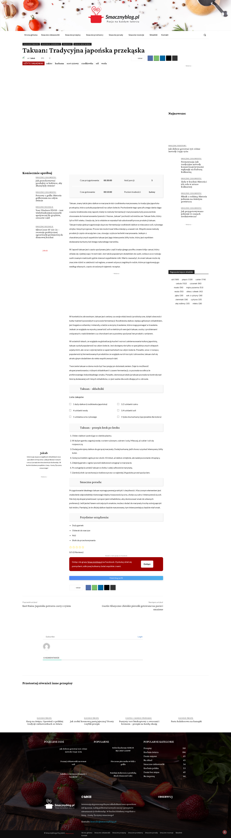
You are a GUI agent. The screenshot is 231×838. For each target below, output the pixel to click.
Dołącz (147, 564)
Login (140, 637)
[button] (205, 35)
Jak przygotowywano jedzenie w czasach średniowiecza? (192, 214)
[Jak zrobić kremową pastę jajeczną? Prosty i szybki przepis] (92, 701)
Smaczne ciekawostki (46, 177)
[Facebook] (193, 35)
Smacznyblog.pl (95, 562)
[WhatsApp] (156, 58)
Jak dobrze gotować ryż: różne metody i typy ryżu (184, 150)
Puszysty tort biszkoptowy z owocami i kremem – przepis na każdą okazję (139, 722)
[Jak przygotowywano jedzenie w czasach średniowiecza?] (173, 212)
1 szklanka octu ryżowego (85, 417)
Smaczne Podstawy (177, 145)
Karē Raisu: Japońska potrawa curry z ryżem (46, 605)
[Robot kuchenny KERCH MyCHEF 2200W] (100, 750)
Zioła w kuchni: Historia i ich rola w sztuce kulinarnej (194, 184)
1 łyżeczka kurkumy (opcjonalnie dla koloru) (141, 417)
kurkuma (59, 63)
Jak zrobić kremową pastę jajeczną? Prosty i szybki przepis (92, 722)
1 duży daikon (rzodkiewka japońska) (90, 404)
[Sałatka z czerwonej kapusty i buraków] (50, 775)
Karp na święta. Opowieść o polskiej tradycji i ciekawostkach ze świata (44, 722)
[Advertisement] (44, 495)
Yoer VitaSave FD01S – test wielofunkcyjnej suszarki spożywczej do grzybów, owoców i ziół (49, 214)
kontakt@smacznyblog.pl (103, 821)
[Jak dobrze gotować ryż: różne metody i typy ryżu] (188, 130)
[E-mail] (168, 58)
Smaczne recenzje (44, 207)
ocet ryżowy (73, 63)
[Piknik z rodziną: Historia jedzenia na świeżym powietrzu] (173, 197)
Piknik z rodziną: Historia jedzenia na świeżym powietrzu (194, 199)
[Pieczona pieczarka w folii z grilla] (100, 763)
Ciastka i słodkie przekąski (139, 718)
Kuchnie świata (31, 44)
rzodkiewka (87, 63)
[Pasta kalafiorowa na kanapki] (186, 701)
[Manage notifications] (225, 832)
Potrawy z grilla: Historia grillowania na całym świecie (48, 198)
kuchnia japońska (51, 44)
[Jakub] (24, 58)
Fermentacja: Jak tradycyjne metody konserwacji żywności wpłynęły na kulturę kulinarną (192, 166)
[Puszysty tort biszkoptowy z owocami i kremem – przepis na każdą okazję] (139, 701)
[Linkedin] (162, 58)
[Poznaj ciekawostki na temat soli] (50, 763)
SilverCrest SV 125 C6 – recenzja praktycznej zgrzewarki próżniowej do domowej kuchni (49, 233)
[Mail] (198, 35)
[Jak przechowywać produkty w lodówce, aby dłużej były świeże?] (28, 181)
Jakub (32, 58)
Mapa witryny (70, 833)
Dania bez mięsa (82, 44)
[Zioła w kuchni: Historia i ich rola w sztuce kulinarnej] (173, 182)
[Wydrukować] (175, 58)
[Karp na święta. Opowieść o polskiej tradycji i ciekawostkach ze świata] (44, 701)
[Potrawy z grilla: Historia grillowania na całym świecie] (28, 196)
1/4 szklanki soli (128, 410)
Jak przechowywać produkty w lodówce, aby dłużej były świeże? (49, 183)
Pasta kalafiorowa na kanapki (186, 721)
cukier (49, 63)
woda (104, 63)
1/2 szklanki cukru (129, 404)
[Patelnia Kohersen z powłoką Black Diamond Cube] (100, 775)
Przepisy (67, 44)
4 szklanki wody (80, 410)
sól (97, 63)
